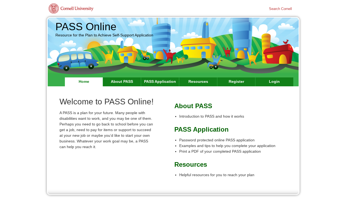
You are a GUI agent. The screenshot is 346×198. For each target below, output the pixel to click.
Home (84, 81)
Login (274, 81)
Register (236, 81)
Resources (198, 81)
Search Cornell (280, 9)
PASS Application (160, 81)
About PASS (122, 81)
